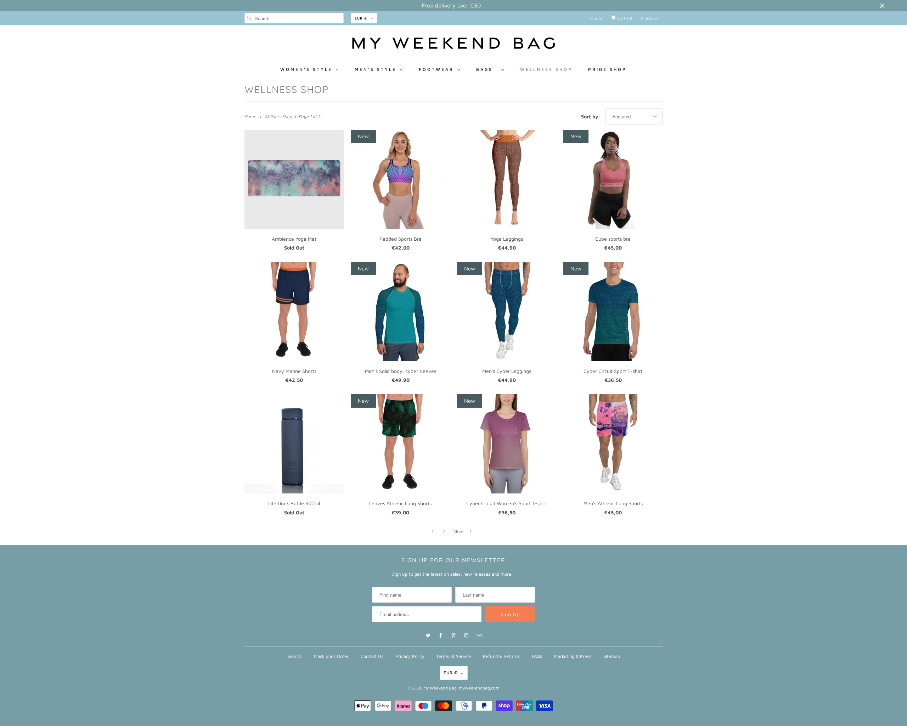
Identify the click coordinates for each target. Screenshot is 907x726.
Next (460, 531)
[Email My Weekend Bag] (479, 635)
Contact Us (372, 656)
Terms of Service (453, 656)
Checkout (650, 18)
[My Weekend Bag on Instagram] (466, 635)
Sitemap (611, 656)
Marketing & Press (572, 656)
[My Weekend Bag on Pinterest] (453, 635)
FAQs (537, 656)
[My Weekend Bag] (453, 45)
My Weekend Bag (440, 688)
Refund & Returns (501, 656)
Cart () (624, 18)
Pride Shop (607, 69)
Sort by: (591, 116)
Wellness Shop (546, 69)
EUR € (361, 18)
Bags (487, 69)
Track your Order (331, 656)
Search (294, 656)
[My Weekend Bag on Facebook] (440, 635)
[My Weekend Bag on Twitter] (428, 635)
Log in (596, 18)
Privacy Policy (409, 656)
